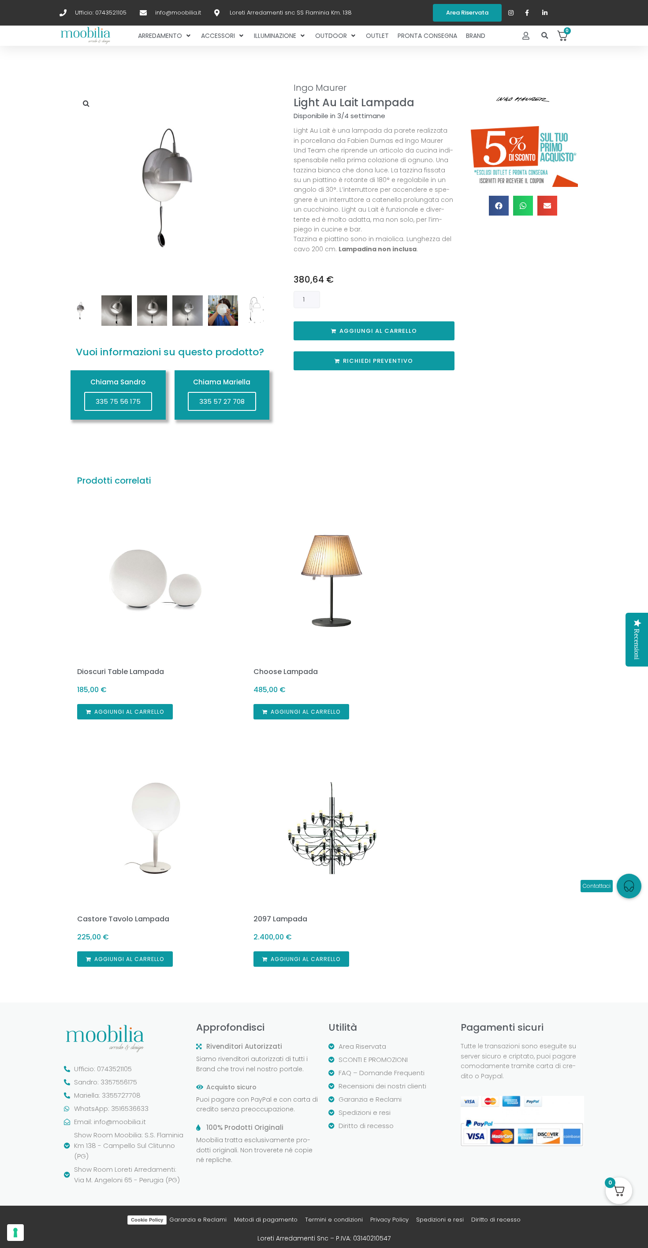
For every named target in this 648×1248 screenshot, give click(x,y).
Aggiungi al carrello (378, 331)
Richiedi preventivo (378, 361)
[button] (545, 36)
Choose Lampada (285, 672)
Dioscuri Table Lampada (120, 672)
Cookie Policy (147, 1220)
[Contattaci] (629, 886)
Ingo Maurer (320, 88)
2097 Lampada (280, 919)
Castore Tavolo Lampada (123, 919)
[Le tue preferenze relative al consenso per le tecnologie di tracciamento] (15, 1232)
